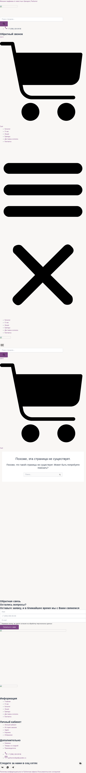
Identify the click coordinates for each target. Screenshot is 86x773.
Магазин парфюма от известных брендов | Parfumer (18, 1)
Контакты (8, 141)
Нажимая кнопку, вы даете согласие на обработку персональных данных (27, 623)
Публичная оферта (30, 772)
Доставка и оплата (11, 139)
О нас (7, 131)
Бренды (7, 136)
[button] (43, 232)
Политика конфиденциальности (11, 772)
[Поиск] (4, 23)
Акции (7, 134)
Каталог (7, 129)
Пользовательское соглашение (49, 772)
